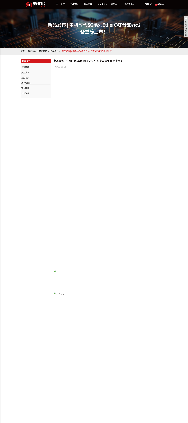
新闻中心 (32, 51)
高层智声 (25, 78)
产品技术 (54, 51)
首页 (63, 4)
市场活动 (25, 93)
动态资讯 (43, 51)
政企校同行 (26, 83)
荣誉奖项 (25, 88)
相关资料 (101, 4)
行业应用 (88, 4)
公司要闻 (25, 67)
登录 (147, 4)
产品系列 (74, 4)
